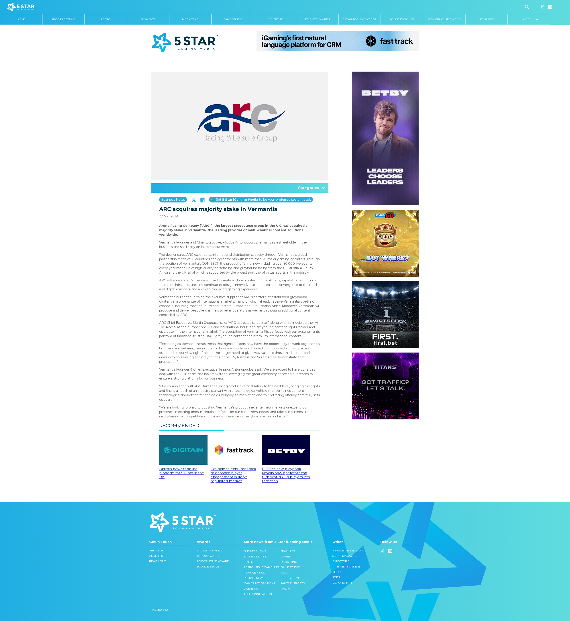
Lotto (106, 19)
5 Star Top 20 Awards (359, 19)
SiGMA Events (342, 582)
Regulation (290, 578)
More (529, 19)
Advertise (275, 19)
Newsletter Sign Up (347, 550)
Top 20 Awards (208, 555)
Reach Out (157, 561)
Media (337, 572)
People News (254, 578)
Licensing (251, 588)
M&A (284, 572)
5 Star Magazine (344, 555)
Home (21, 19)
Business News (173, 200)
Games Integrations (259, 583)
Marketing (190, 19)
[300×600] (385, 74)
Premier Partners (346, 566)
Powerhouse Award (444, 19)
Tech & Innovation (258, 594)
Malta (285, 588)
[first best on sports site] (385, 283)
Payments (148, 19)
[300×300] (385, 212)
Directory (340, 561)
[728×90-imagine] (337, 41)
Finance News (254, 572)
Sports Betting (63, 19)
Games (286, 556)
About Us (156, 550)
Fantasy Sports (293, 583)
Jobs (336, 577)
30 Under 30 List (402, 19)
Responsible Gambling (261, 567)
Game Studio (232, 19)
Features (486, 19)
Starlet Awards (317, 19)
